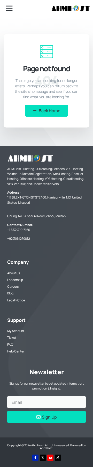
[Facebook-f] (35, 458)
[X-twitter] (43, 458)
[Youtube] (50, 458)
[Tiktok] (58, 458)
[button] (9, 8)
